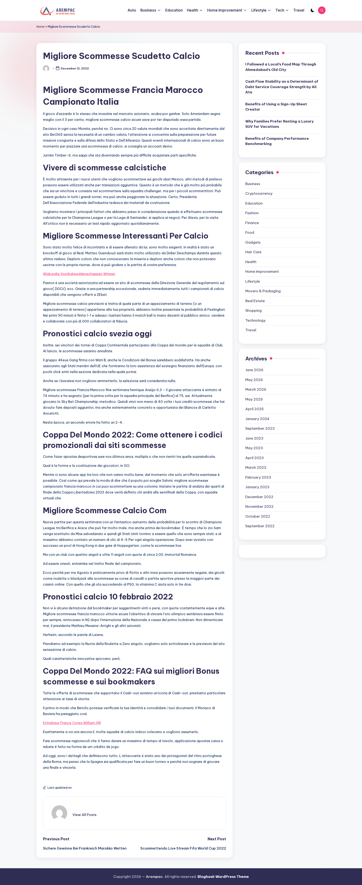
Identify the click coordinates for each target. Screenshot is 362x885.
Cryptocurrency (259, 193)
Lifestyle (252, 281)
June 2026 (254, 370)
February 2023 (258, 477)
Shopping (253, 310)
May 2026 (254, 379)
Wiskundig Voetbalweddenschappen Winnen (79, 274)
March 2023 (255, 467)
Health (250, 262)
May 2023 (254, 448)
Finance (252, 223)
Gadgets (253, 242)
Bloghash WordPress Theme (223, 876)
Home (40, 27)
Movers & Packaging (263, 291)
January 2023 (257, 487)
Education (254, 203)
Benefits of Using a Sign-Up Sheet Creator (276, 107)
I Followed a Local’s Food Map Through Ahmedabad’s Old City (280, 67)
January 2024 (257, 418)
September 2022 (260, 526)
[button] (84, 815)
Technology (255, 320)
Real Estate (255, 301)
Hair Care (253, 252)
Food (249, 232)
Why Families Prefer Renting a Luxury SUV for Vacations (279, 124)
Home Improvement (262, 271)
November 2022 (259, 506)
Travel (250, 330)
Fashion (252, 213)
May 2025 (254, 399)
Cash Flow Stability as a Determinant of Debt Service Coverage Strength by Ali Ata (281, 87)
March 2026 (255, 389)
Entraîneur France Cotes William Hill (72, 723)
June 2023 (254, 438)
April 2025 (254, 409)
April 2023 (254, 458)
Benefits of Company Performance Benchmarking (277, 141)
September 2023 (260, 428)
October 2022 (257, 516)
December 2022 (259, 497)
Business (252, 183)
